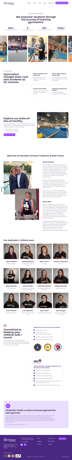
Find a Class (51, 441)
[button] (39, 126)
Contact (39, 444)
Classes (29, 3)
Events (39, 3)
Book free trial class (9, 134)
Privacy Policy (29, 456)
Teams (34, 3)
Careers (39, 441)
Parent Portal (51, 3)
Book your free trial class (61, 3)
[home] (9, 3)
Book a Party (51, 438)
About (44, 3)
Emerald (67, 456)
